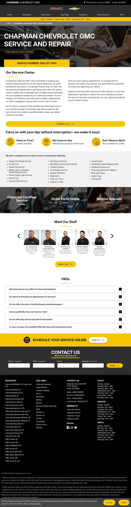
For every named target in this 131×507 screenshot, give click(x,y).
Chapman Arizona (73, 413)
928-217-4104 (48, 63)
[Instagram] (71, 427)
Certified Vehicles (42, 390)
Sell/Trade (65, 15)
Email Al (31, 253)
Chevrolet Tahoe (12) (13, 427)
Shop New (26, 15)
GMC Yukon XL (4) (12, 461)
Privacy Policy (41, 425)
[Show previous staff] (19, 236)
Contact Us (40, 415)
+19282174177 (82, 401)
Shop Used (45, 15)
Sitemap (39, 428)
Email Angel (99, 255)
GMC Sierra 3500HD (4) (14, 455)
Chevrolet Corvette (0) (14, 402)
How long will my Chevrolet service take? (28, 312)
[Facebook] (68, 427)
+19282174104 (78, 395)
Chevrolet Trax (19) (12, 436)
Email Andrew (48, 257)
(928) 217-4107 (82, 251)
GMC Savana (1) (11, 449)
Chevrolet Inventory (43, 384)
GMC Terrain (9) (11, 458)
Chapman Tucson (73, 416)
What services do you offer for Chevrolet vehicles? (32, 289)
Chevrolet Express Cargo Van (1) (17, 411)
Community (40, 421)
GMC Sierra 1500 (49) (13, 452)
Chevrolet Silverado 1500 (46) (16, 414)
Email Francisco (65, 253)
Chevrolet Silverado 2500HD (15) (17, 417)
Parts (38, 409)
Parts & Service (103, 15)
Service (39, 403)
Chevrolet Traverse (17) (14, 433)
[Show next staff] (112, 236)
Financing (82, 15)
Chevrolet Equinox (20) (14, 405)
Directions (40, 412)
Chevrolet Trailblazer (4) (14, 430)
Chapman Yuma (73, 419)
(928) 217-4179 (48, 255)
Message (90, 361)
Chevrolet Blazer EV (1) (14, 393)
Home (9, 15)
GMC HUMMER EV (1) (13, 445)
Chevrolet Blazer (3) (13, 390)
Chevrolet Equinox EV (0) (15, 408)
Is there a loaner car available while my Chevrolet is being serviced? (40, 327)
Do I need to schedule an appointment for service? (32, 297)
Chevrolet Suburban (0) (14, 424)
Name (14, 361)
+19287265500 (77, 392)
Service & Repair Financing (46, 406)
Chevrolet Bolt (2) (12, 396)
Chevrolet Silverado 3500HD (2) (17, 421)
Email (39, 361)
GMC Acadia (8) (11, 439)
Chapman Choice (73, 409)
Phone (59, 361)
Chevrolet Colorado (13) (14, 399)
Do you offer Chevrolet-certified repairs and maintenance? (36, 304)
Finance (39, 400)
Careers (39, 418)
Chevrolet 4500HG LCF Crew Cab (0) (18, 385)
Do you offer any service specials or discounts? (31, 319)
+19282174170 (77, 398)
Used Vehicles (41, 387)
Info (121, 15)
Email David (82, 253)
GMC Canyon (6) (11, 442)
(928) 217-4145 (31, 251)
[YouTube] (75, 427)
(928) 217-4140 (99, 253)
